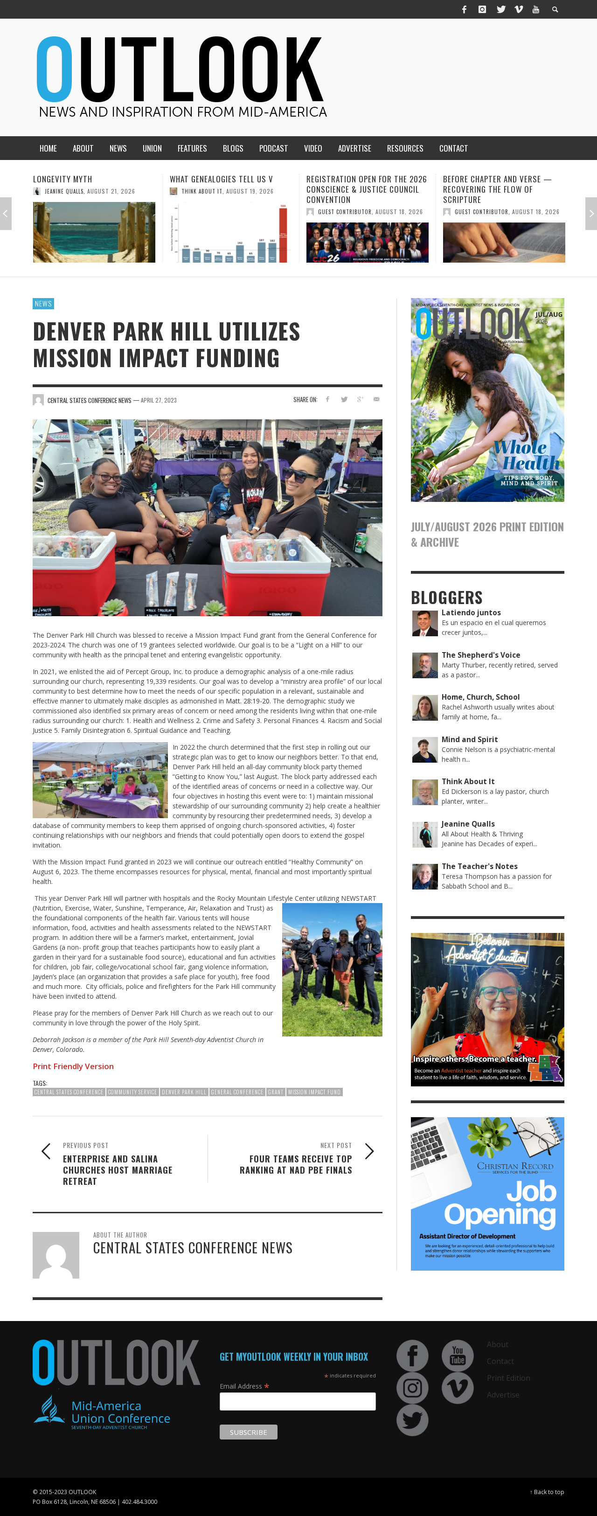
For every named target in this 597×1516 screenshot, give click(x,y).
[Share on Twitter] (344, 399)
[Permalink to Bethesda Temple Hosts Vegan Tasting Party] (504, 237)
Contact (500, 1361)
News (43, 303)
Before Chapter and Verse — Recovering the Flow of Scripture (361, 189)
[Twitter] (500, 9)
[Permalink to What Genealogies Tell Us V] (94, 232)
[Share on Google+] (360, 399)
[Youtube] (536, 9)
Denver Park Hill (184, 1092)
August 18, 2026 (262, 212)
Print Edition (508, 1378)
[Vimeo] (518, 9)
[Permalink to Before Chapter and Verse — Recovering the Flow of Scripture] (367, 243)
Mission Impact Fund (314, 1092)
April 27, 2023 (159, 400)
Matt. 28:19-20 (248, 700)
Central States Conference (69, 1092)
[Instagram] (482, 9)
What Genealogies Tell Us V (85, 179)
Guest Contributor (208, 212)
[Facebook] (464, 9)
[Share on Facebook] (327, 399)
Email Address (245, 1386)
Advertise (503, 1395)
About (497, 1344)
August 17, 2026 (536, 201)
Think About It (65, 191)
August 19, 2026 (113, 191)
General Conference (237, 1092)
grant (276, 1092)
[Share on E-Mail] (376, 399)
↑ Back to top (547, 1491)
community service (132, 1092)
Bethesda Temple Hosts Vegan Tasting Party (499, 184)
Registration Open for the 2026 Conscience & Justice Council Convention (230, 189)
